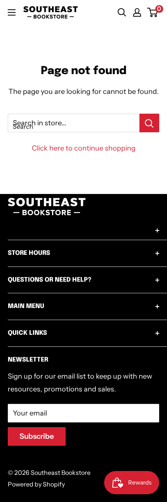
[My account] (137, 12)
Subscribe (36, 436)
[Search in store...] (149, 123)
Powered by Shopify (36, 484)
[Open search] (122, 12)
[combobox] (73, 123)
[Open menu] (12, 12)
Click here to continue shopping (84, 148)
